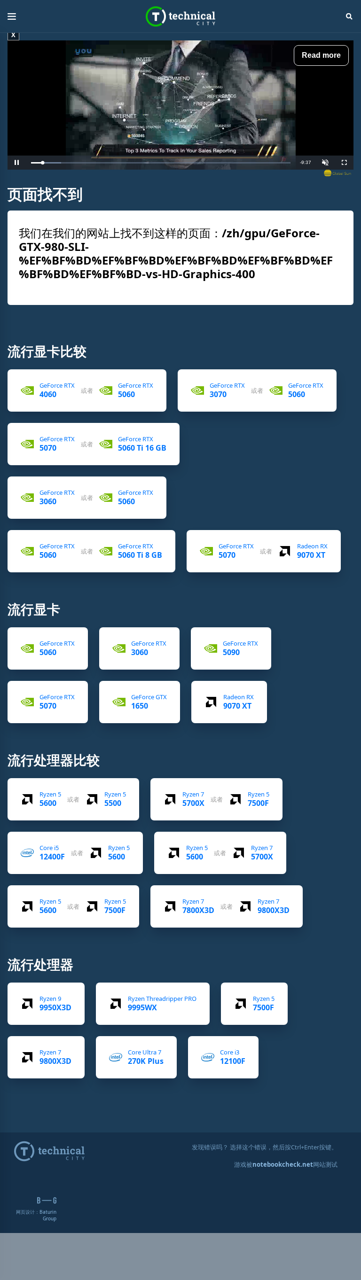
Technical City (180, 17)
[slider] (160, 163)
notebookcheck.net (282, 1164)
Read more (321, 55)
